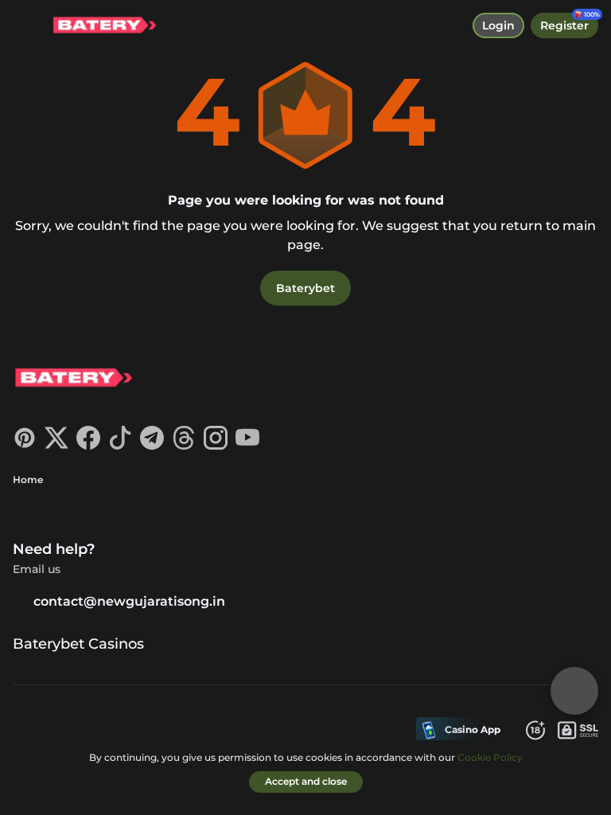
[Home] (98, 26)
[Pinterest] (25, 445)
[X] (56, 445)
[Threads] (184, 445)
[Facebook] (88, 445)
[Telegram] (152, 445)
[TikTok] (120, 445)
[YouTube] (247, 445)
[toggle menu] (25, 25)
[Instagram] (216, 445)
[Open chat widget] (574, 691)
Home (28, 479)
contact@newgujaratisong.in (129, 601)
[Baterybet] (72, 380)
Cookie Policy (490, 757)
